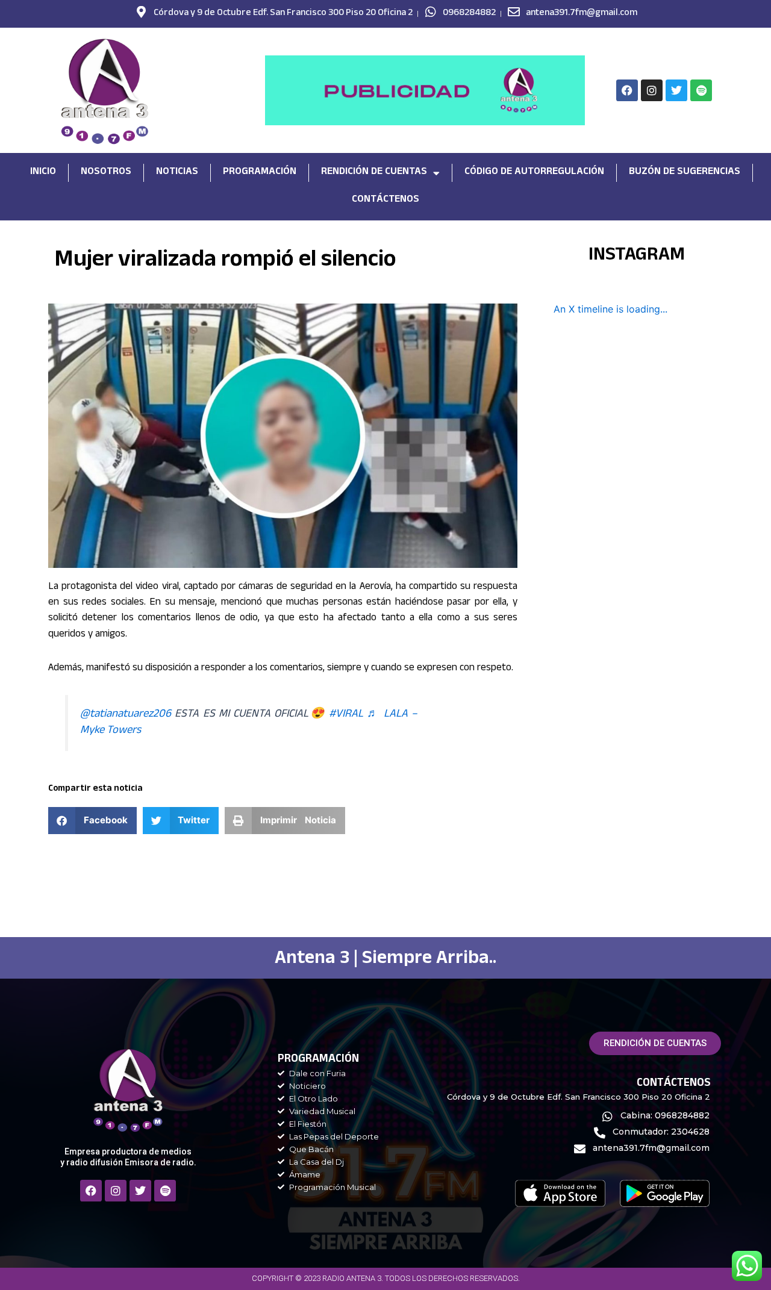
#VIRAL (346, 714)
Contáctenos (385, 200)
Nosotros (106, 172)
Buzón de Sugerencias (684, 172)
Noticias (177, 172)
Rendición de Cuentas (374, 172)
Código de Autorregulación (534, 172)
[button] (92, 820)
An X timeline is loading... (610, 309)
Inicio (43, 172)
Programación (259, 172)
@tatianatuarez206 (125, 714)
